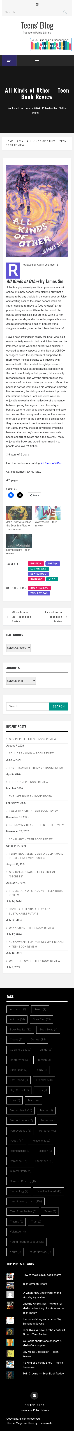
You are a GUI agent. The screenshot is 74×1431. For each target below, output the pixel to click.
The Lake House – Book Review (30, 796)
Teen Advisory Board (35, 1283)
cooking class (20, 1049)
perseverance (20, 1130)
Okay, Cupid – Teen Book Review (31, 927)
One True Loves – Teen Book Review (34, 960)
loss (42, 1090)
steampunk (44, 1161)
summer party (20, 1171)
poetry (16, 1140)
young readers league (27, 1241)
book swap (48, 1029)
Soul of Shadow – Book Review (31, 753)
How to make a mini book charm (42, 1275)
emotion (36, 563)
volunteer (18, 1231)
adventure (18, 1009)
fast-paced (19, 1080)
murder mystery (21, 1120)
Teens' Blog (37, 25)
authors (17, 1019)
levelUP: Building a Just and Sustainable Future (29, 911)
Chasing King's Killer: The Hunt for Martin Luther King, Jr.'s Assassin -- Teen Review (43, 1308)
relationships (20, 1150)
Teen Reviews (39, 593)
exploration (18, 1069)
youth (15, 1252)
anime (40, 1009)
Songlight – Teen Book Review (31, 839)
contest (38, 1039)
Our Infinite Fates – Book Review (32, 739)
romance (36, 579)
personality (48, 1130)
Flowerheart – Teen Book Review (53, 616)
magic (34, 1100)
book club (42, 1019)
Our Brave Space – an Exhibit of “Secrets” (32, 874)
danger (46, 1049)
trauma (16, 1221)
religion (45, 1150)
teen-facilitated (48, 1191)
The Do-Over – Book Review (28, 782)
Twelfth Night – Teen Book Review (34, 810)
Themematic (45, 1423)
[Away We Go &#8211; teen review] (48, 513)
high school (19, 1090)
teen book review (23, 1211)
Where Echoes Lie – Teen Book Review (21, 616)
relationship (41, 1140)
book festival (20, 1029)
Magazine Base (25, 1423)
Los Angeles (38, 568)
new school (38, 574)
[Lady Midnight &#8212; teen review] (19, 541)
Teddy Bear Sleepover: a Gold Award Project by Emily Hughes (36, 855)
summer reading (23, 1181)
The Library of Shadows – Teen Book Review (36, 893)
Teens (50, 1211)
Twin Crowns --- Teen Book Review (43, 1373)
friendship (44, 1080)
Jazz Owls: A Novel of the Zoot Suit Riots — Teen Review (18, 526)
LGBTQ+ (52, 563)
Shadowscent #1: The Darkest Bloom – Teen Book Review (36, 944)
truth (36, 1221)
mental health (21, 1110)
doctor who (19, 1059)
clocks (16, 1039)
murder (46, 1110)
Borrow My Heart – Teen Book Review (36, 825)
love (15, 1100)
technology (19, 1191)
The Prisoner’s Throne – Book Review (36, 767)
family (41, 1069)
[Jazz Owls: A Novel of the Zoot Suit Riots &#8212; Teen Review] (19, 513)
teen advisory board (26, 1201)
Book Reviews (39, 588)
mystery (48, 1120)
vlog (52, 579)
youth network (40, 1252)
